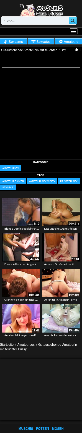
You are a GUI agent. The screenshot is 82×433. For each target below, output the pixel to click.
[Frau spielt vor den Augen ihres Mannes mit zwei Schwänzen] (21, 247)
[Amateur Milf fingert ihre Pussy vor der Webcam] (21, 318)
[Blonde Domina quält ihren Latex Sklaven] (21, 212)
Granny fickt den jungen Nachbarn (24, 299)
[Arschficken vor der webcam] (61, 318)
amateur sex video (42, 181)
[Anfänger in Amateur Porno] (61, 283)
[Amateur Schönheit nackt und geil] (61, 247)
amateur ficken (13, 181)
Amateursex (10, 168)
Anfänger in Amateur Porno (60, 299)
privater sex (68, 181)
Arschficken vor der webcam (61, 335)
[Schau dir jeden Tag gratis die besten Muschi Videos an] (41, 9)
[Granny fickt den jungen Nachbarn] (21, 283)
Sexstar (7, 187)
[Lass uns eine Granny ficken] (61, 212)
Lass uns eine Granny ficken (60, 228)
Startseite (7, 344)
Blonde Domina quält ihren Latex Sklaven (28, 228)
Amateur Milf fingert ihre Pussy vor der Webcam (32, 335)
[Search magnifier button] (73, 20)
